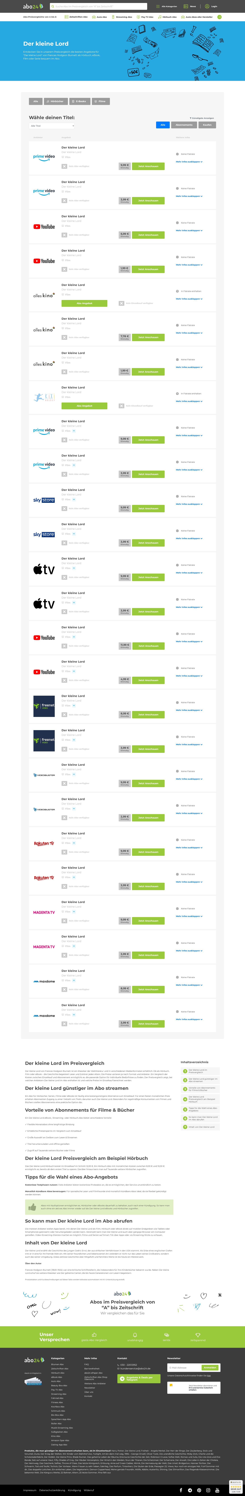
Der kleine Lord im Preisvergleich (198, 1071)
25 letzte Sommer (88, 1472)
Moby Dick (192, 1454)
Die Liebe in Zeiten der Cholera (202, 1460)
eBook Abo (56, 1377)
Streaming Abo (124, 17)
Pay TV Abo (147, 17)
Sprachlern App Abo (61, 1419)
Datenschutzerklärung (52, 1490)
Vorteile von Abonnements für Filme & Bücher (202, 1089)
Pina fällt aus (104, 1472)
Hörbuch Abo (170, 17)
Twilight (97, 1454)
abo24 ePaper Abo (93, 1373)
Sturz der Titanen (133, 1460)
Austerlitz (154, 1469)
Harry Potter (117, 1450)
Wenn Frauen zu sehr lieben (85, 1466)
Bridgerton (184, 1463)
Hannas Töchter (198, 1463)
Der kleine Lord (132, 1450)
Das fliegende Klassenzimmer (200, 1469)
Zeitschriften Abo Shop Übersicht (95, 1378)
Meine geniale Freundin (122, 1469)
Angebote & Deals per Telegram (139, 1378)
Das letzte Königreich (89, 1463)
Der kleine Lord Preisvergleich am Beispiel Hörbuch (202, 1099)
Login (214, 6)
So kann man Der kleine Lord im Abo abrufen (203, 1118)
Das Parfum (115, 1466)
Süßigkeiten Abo (59, 1432)
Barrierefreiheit (92, 1369)
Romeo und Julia (189, 1457)
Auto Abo (102, 17)
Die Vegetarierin (80, 1469)
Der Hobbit (49, 1457)
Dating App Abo (59, 1445)
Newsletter (89, 1388)
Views (171, 1466)
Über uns (88, 1392)
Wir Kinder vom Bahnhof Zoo (77, 1454)
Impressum (29, 1490)
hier (209, 1375)
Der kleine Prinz (64, 1457)
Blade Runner (79, 1457)
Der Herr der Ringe (175, 1450)
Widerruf (89, 1490)
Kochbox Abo (57, 1407)
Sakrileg (104, 1466)
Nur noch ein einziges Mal (187, 1466)
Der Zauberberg (194, 1450)
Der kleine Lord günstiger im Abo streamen (203, 1080)
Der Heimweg (31, 1463)
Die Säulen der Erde (143, 1466)
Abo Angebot (84, 303)
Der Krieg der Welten (51, 1454)
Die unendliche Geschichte (172, 1454)
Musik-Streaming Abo (62, 1428)
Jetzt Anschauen (148, 166)
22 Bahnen (66, 1472)
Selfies (57, 1463)
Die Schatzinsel (151, 1460)
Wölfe (138, 1469)
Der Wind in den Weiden (112, 1460)
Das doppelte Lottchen (39, 1469)
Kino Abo (55, 1436)
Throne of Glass (69, 1463)
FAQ (86, 1364)
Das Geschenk (46, 1463)
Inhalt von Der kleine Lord (201, 1127)
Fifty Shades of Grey (64, 1460)
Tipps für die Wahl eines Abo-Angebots (203, 1109)
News (193, 6)
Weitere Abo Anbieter (95, 1384)
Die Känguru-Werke (50, 1472)
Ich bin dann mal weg (112, 1454)
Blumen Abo (57, 1364)
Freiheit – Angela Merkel (153, 1450)
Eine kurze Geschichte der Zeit (135, 1457)
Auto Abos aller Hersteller (199, 17)
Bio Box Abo (57, 1415)
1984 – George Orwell (135, 1454)
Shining (163, 1469)
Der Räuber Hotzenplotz (87, 1460)
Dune (37, 1454)
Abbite (145, 1469)
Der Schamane (167, 1460)
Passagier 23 (160, 1466)
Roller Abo (56, 1424)
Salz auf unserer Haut (42, 1460)
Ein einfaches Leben (61, 1469)
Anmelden (210, 1367)
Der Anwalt (180, 1460)
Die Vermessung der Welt (154, 1463)
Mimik (137, 1463)
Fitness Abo (57, 1402)
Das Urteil (173, 1463)
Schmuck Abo (58, 1411)
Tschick (54, 1466)
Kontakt (88, 1396)
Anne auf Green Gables (121, 1463)
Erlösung (105, 1463)
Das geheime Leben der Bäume (103, 1457)
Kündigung (74, 1490)
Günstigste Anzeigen (203, 118)
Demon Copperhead (100, 1469)
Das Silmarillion (176, 1469)
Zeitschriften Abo (78, 17)
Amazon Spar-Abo (60, 1440)
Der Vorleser (65, 1466)
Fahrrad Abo (57, 1398)
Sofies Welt (174, 1457)
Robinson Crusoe (159, 1457)
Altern (75, 1472)
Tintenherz (127, 1466)
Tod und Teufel (42, 1466)
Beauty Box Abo (59, 1386)
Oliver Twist (152, 1454)
